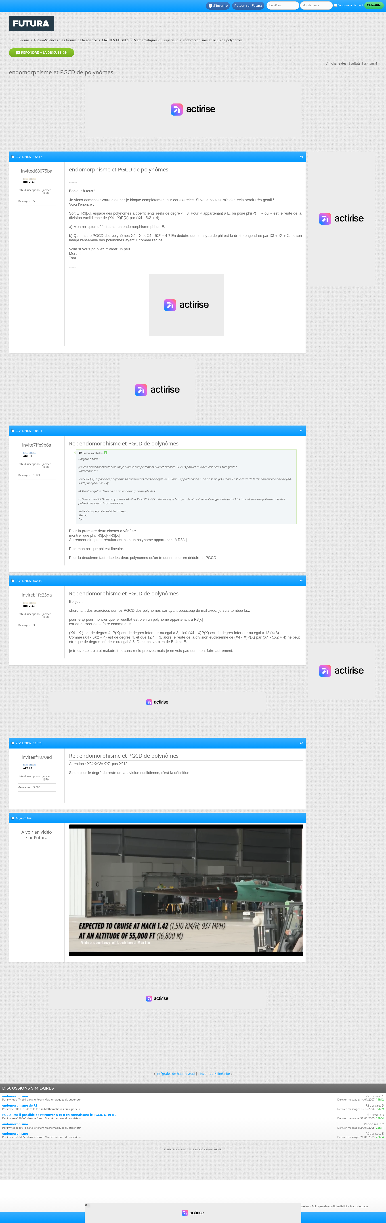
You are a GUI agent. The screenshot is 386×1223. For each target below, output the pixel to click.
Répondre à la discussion (41, 53)
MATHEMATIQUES (115, 40)
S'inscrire (218, 6)
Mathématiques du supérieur (156, 40)
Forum (24, 40)
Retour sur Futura (248, 6)
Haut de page (359, 1206)
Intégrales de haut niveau (175, 1073)
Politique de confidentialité (329, 1206)
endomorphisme (15, 1096)
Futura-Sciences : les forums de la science (65, 40)
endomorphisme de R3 (19, 1105)
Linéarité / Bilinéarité (214, 1073)
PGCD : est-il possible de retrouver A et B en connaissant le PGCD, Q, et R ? (59, 1115)
